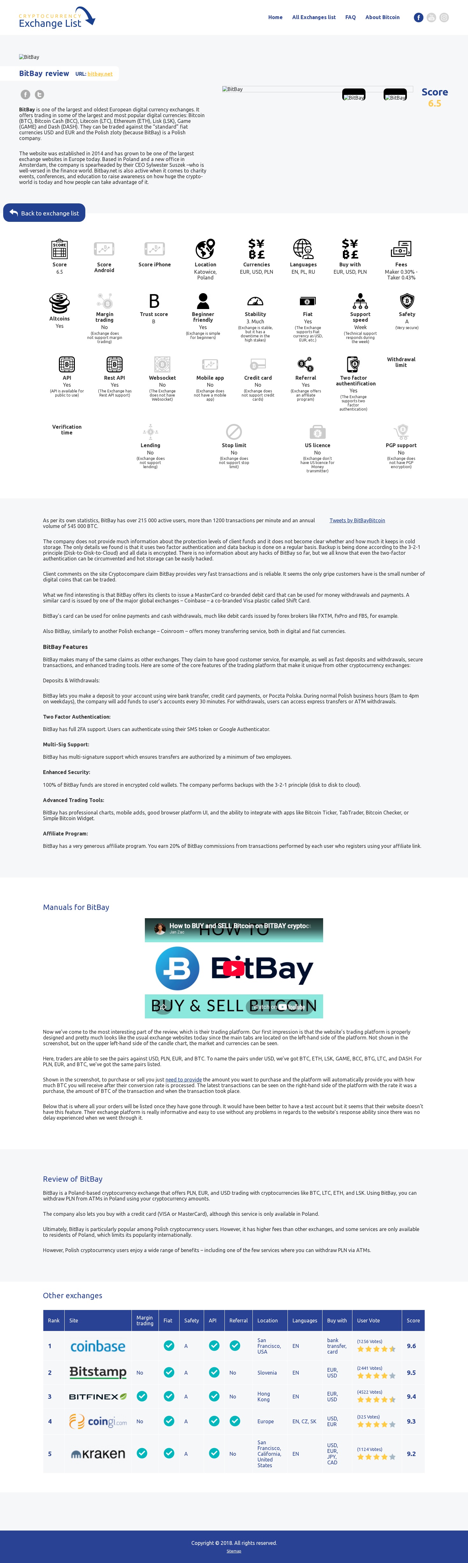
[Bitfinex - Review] (98, 1396)
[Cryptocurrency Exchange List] (57, 17)
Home (275, 17)
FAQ (350, 17)
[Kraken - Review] (98, 1453)
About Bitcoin (382, 17)
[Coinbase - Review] (98, 1346)
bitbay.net (100, 74)
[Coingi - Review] (98, 1421)
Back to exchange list (50, 213)
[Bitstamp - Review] (98, 1372)
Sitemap (234, 1551)
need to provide (184, 1079)
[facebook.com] (418, 17)
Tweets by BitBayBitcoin (357, 520)
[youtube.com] (431, 17)
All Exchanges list (314, 17)
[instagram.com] (444, 17)
